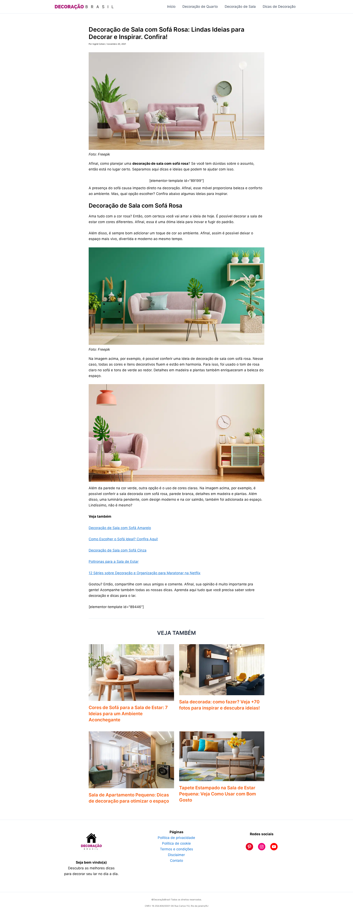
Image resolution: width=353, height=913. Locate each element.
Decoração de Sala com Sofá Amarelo (120, 528)
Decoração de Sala (240, 6)
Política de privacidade (176, 838)
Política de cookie (176, 843)
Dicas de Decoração (279, 6)
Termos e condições (176, 849)
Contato (176, 861)
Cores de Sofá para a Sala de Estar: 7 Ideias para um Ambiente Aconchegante (128, 713)
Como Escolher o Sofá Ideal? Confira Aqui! (123, 539)
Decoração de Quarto (200, 6)
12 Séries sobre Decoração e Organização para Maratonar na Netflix (144, 573)
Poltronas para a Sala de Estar (114, 561)
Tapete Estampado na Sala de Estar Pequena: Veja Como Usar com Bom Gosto (217, 794)
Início (171, 6)
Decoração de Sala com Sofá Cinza (117, 550)
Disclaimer (176, 855)
